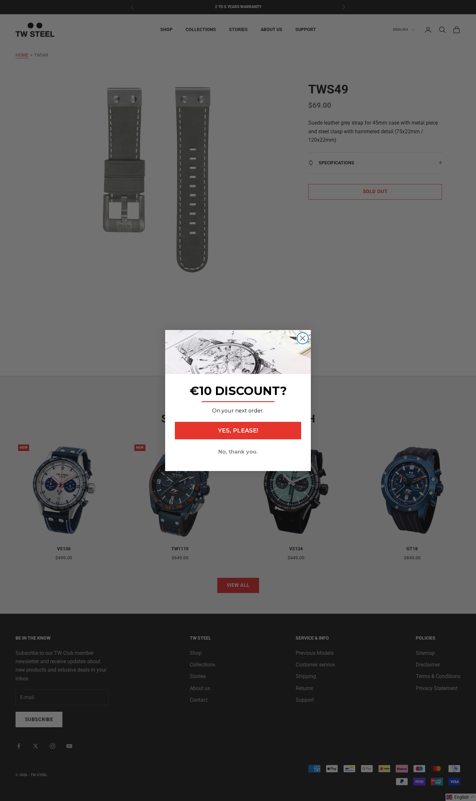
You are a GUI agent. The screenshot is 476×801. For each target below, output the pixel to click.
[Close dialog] (302, 338)
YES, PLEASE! (238, 430)
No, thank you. (238, 452)
